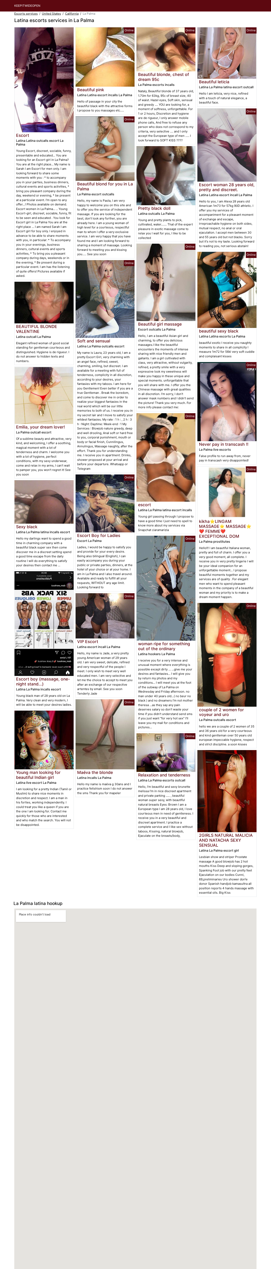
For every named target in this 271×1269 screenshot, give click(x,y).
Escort (22, 135)
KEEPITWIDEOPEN (27, 6)
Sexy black (26, 526)
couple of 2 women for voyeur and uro (221, 712)
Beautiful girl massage (160, 324)
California (72, 13)
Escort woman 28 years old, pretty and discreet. (227, 187)
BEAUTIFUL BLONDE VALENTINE (36, 329)
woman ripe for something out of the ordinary (164, 646)
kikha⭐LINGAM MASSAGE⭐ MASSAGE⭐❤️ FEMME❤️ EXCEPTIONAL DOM (225, 529)
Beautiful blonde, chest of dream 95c (163, 77)
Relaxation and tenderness (164, 775)
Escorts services (26, 13)
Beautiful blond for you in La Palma (105, 186)
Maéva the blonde (95, 772)
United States (51, 13)
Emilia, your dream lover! (40, 427)
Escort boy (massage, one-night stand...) (43, 681)
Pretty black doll (154, 208)
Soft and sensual (93, 340)
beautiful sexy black (218, 331)
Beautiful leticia (214, 81)
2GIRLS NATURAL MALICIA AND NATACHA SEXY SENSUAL (226, 840)
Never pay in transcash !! (223, 444)
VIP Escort (87, 641)
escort (144, 504)
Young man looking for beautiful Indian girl (38, 775)
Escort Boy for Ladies (98, 535)
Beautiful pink (90, 89)
